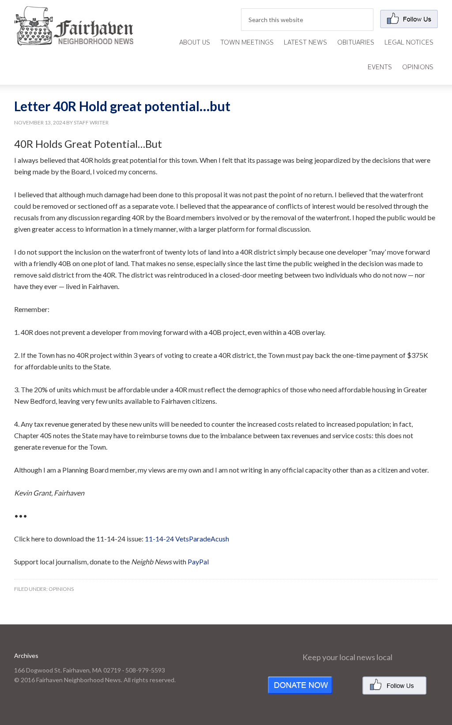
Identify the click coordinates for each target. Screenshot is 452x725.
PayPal (198, 561)
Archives (26, 655)
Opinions (61, 589)
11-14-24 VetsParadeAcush (187, 538)
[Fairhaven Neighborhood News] (73, 38)
